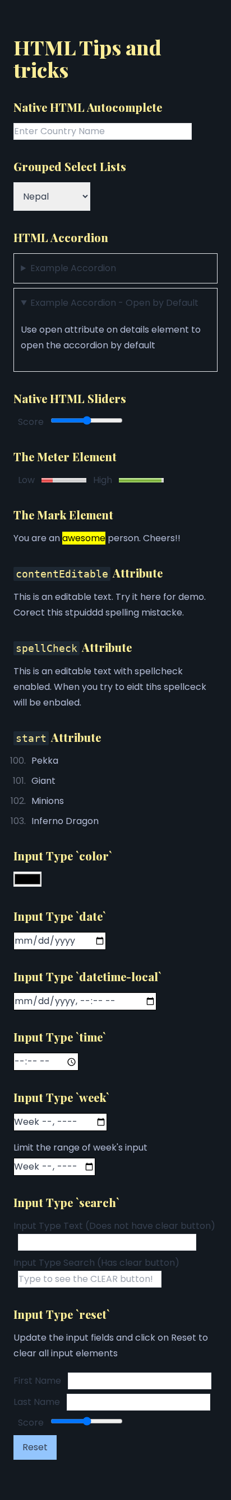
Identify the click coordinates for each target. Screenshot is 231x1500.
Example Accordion (73, 268)
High (102, 480)
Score (31, 421)
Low (26, 480)
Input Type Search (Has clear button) (96, 1262)
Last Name (36, 1401)
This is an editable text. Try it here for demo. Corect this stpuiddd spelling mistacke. (109, 604)
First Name (37, 1380)
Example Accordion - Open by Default (114, 302)
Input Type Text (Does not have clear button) (114, 1225)
